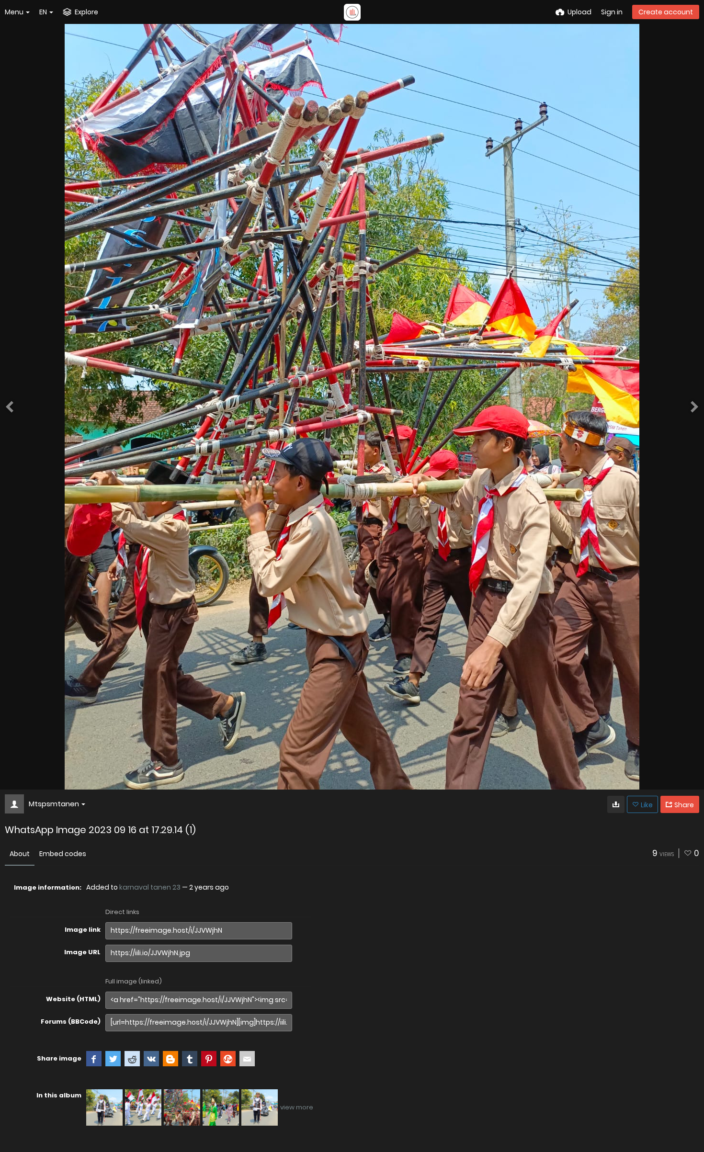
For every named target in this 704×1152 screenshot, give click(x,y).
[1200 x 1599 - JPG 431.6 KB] (616, 804)
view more (296, 1107)
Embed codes (62, 853)
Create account (665, 12)
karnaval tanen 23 (150, 887)
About (20, 853)
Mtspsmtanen (54, 804)
